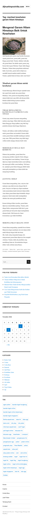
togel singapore (8, 471)
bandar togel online (9, 408)
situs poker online (8, 453)
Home (4, 484)
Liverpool (25, 434)
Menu (27, 6)
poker (17, 442)
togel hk (5, 460)
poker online (25, 442)
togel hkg (13, 460)
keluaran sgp (7, 434)
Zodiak (5, 475)
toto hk (17, 471)
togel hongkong (23, 460)
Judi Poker (7, 370)
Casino (6, 362)
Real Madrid (18, 445)
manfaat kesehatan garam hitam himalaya (18, 251)
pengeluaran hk (22, 438)
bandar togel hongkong (19, 405)
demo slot (6, 423)
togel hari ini (23, 457)
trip (5, 390)
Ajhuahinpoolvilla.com (13, 6)
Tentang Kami (7, 502)
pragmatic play (7, 445)
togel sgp (22, 468)
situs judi (15, 449)
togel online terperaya (10, 468)
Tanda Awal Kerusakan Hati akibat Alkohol (16, 277)
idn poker (21, 423)
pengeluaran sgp (8, 442)
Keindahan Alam (9, 372)
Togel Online (8, 387)
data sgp (25, 419)
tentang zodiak (7, 457)
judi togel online (8, 431)
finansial (6, 367)
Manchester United (9, 438)
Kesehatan (7, 377)
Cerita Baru (7, 365)
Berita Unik (12, 249)
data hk (18, 419)
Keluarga (6, 375)
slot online (7, 382)
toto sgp (23, 471)
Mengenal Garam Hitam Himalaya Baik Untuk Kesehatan (16, 30)
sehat (26, 445)
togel (5, 385)
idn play (13, 423)
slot (17, 453)
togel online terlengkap (20, 464)
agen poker (6, 405)
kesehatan (16, 434)
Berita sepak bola (8, 419)
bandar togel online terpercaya (12, 412)
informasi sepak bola (9, 427)
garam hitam (20, 249)
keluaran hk (19, 431)
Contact (5, 506)
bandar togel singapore (10, 416)
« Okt (8, 345)
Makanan (7, 380)
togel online (7, 464)
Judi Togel (21, 427)
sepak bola (6, 449)
